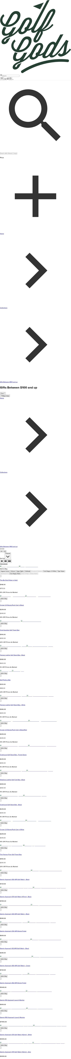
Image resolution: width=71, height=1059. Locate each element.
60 (1, 551)
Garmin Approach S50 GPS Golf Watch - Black (14, 879)
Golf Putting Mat (5, 680)
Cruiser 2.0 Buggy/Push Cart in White (12, 829)
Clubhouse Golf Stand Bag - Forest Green (13, 755)
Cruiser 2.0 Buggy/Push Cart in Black (12, 605)
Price (2, 393)
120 (5, 551)
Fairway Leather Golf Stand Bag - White (12, 705)
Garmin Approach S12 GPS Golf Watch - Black (14, 948)
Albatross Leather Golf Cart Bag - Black (12, 780)
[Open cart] (10, 78)
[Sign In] (8, 79)
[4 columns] (5, 561)
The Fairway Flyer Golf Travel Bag (11, 854)
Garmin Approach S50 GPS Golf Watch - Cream (15, 965)
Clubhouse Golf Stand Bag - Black (11, 804)
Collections (3, 308)
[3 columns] (2, 561)
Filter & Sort (5, 396)
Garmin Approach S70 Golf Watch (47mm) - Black (15, 896)
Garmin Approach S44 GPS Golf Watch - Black (14, 914)
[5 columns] (9, 561)
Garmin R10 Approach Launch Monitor (12, 1000)
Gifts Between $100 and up (8, 382)
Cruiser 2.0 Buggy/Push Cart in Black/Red (13, 730)
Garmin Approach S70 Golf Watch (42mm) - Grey (15, 1052)
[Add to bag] (0, 576)
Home (2, 233)
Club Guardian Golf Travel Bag (9, 630)
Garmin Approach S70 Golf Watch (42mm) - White (16, 1034)
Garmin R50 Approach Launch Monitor (12, 1017)
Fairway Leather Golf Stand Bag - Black (12, 655)
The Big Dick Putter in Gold (8, 580)
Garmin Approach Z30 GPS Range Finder (13, 931)
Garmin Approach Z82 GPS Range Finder (13, 983)
